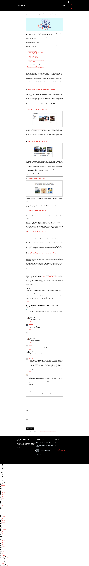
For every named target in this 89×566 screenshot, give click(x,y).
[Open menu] (64, 5)
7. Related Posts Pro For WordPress (34, 58)
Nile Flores (30, 345)
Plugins (28, 301)
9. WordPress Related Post (32, 61)
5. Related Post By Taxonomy (33, 56)
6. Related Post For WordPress (33, 57)
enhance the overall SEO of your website (50, 276)
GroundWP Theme (43, 461)
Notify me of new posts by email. (32, 426)
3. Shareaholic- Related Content (33, 53)
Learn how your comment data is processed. (48, 431)
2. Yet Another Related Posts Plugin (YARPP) (35, 52)
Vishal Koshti (31, 324)
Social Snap (8, 557)
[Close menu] (68, 2)
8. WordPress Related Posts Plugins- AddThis (36, 60)
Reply (31, 321)
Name (27, 410)
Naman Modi (31, 358)
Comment (27, 395)
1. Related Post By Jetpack (32, 51)
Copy (2, 563)
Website (27, 419)
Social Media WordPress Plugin (39, 129)
